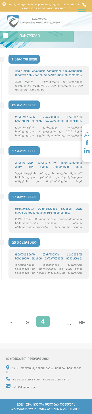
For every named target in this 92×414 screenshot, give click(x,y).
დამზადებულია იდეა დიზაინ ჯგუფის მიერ (46, 409)
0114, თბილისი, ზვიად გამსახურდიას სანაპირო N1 (44, 4)
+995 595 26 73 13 (58, 8)
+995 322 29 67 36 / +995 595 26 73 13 (41, 379)
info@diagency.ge (24, 387)
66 (82, 323)
